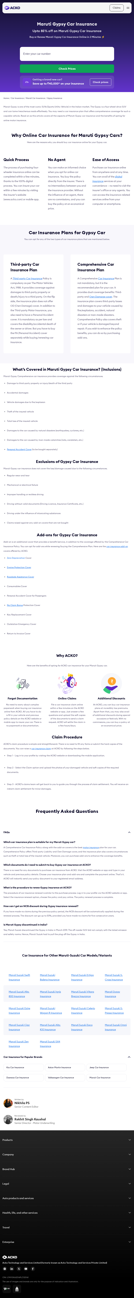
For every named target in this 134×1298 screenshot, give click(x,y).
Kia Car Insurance (15, 1067)
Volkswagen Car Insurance (61, 1077)
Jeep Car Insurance (99, 1067)
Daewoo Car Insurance (17, 1077)
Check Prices (67, 68)
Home (6, 98)
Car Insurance (17, 98)
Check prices (100, 82)
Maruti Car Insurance (35, 98)
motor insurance (91, 847)
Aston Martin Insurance (59, 1067)
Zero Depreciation (16, 558)
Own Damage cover (100, 296)
